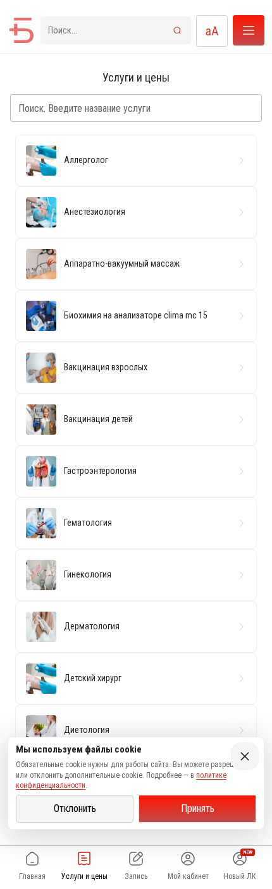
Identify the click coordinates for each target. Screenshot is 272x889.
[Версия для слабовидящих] (212, 31)
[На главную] (21, 30)
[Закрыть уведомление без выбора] (245, 756)
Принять (197, 808)
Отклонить (75, 808)
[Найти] (177, 30)
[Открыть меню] (248, 30)
